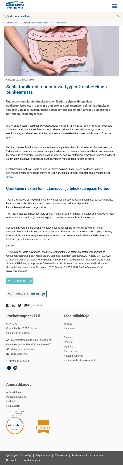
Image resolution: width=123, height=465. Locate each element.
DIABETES (19, 280)
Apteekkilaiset (14, 392)
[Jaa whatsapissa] (15, 305)
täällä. (9, 176)
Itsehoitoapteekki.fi (23, 316)
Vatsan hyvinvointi (74, 355)
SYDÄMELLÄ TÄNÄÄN (26, 294)
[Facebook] (9, 368)
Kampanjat (69, 328)
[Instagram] (15, 368)
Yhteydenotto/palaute (23, 349)
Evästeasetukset (32, 460)
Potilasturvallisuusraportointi (88, 455)
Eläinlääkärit (13, 405)
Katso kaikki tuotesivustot (80, 360)
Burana (67, 337)
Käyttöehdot (43, 455)
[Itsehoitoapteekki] (15, 5)
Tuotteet (68, 323)
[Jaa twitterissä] (21, 305)
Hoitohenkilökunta (16, 396)
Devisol (68, 342)
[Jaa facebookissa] (9, 305)
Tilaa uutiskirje (19, 353)
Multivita (69, 346)
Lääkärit (10, 401)
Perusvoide (70, 351)
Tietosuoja (61, 455)
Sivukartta (11, 460)
